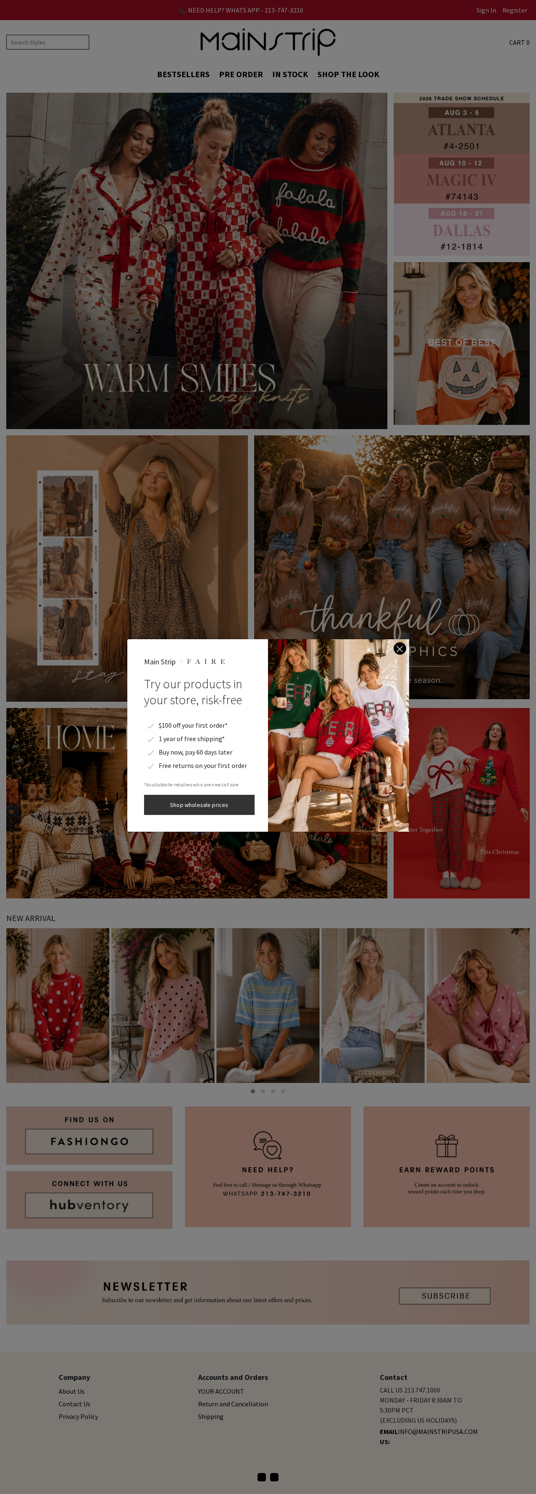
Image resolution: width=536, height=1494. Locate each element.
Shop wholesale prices (199, 805)
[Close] (400, 648)
